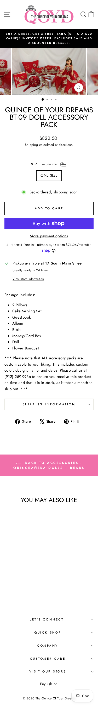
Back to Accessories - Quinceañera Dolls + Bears (49, 465)
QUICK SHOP (47, 632)
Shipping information (49, 404)
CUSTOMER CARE (48, 658)
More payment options (49, 236)
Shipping (31, 144)
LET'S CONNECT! (47, 619)
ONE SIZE (49, 175)
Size (45, 164)
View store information (28, 279)
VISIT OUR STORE (47, 671)
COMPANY (47, 645)
